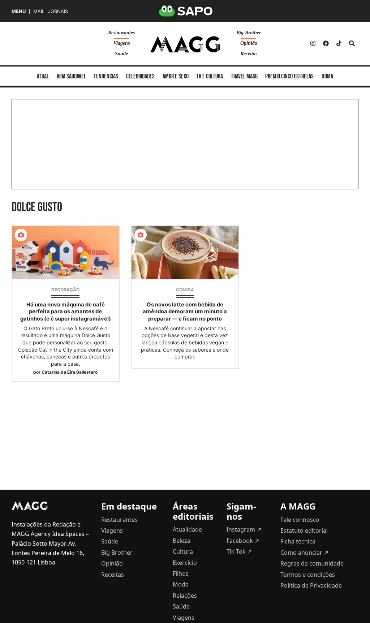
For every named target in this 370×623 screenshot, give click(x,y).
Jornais (58, 11)
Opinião (248, 43)
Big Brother (248, 32)
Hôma (327, 76)
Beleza (181, 541)
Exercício (185, 563)
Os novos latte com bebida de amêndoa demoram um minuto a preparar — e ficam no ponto (185, 311)
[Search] (351, 43)
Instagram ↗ (244, 529)
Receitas (248, 53)
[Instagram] (312, 43)
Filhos (181, 573)
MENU (19, 11)
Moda (181, 584)
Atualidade (187, 529)
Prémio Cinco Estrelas (289, 76)
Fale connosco (299, 520)
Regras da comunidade (312, 563)
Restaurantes (121, 32)
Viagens (121, 43)
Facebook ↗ (243, 541)
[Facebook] (325, 43)
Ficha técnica (297, 541)
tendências (106, 76)
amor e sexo (176, 76)
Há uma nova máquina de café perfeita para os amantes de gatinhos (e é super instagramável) (65, 311)
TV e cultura (209, 76)
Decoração (65, 289)
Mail (38, 11)
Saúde (121, 53)
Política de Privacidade (311, 585)
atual (43, 76)
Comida (185, 289)
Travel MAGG (244, 76)
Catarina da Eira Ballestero (70, 372)
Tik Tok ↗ (239, 551)
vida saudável (71, 76)
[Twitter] (338, 43)
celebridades (140, 76)
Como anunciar (304, 553)
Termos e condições (307, 575)
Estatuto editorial (304, 530)
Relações (185, 596)
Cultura (183, 551)
